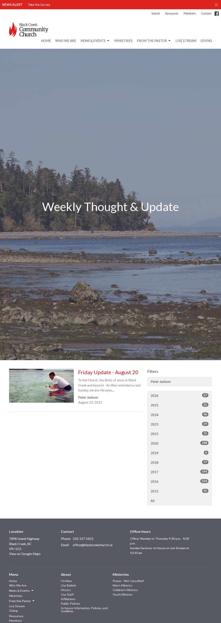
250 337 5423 (83, 539)
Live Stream (185, 41)
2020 (179, 443)
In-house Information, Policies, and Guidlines (84, 609)
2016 (179, 481)
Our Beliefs (68, 585)
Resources (171, 13)
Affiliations (68, 599)
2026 (179, 395)
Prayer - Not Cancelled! (128, 581)
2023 (179, 424)
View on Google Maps (25, 554)
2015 (179, 491)
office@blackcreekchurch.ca (92, 545)
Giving (206, 41)
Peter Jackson (161, 381)
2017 (179, 472)
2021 (179, 434)
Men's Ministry (122, 585)
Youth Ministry (123, 594)
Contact (206, 13)
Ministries (123, 41)
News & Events (93, 41)
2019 (179, 453)
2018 (179, 462)
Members (190, 13)
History (66, 590)
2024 (179, 415)
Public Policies (70, 603)
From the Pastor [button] (20, 601)
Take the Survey (39, 4)
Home (46, 41)
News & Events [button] (19, 590)
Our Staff (67, 594)
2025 (179, 405)
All (153, 501)
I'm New (66, 581)
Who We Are (65, 41)
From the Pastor (152, 41)
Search (156, 13)
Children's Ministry (125, 590)
